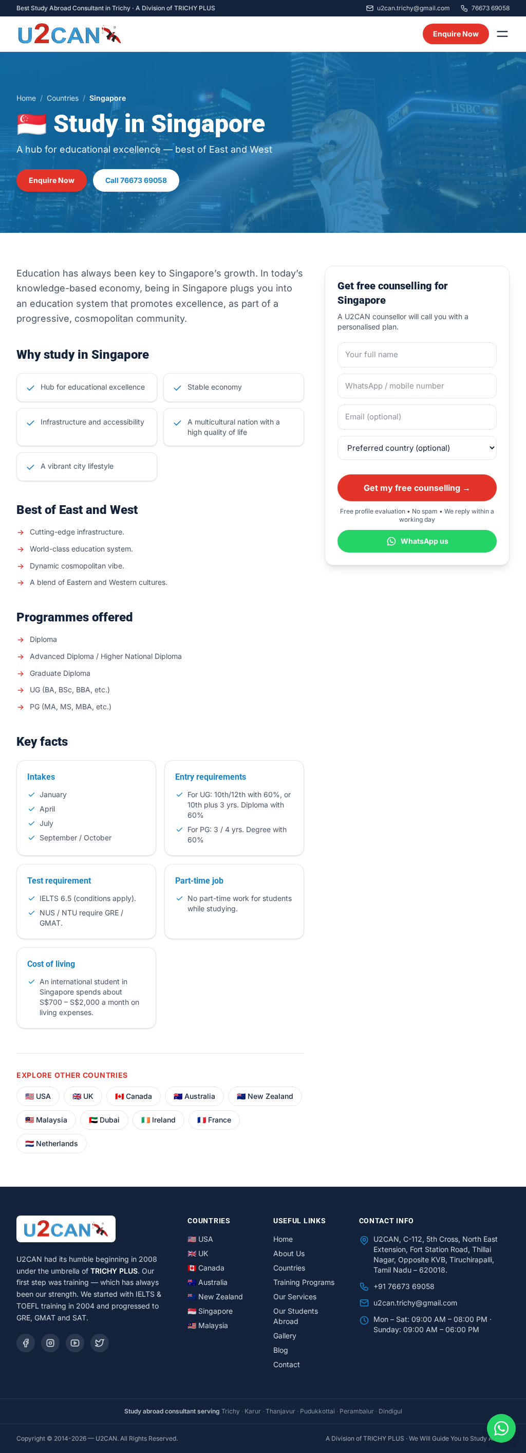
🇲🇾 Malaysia (46, 1119)
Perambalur (357, 1411)
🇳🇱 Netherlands (51, 1143)
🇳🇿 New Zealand (265, 1096)
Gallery (284, 1335)
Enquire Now (456, 33)
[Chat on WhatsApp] (501, 1428)
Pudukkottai (317, 1411)
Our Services (294, 1296)
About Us (289, 1253)
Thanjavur (280, 1411)
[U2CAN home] (69, 34)
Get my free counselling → (417, 488)
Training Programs (303, 1282)
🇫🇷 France (214, 1119)
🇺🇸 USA (38, 1096)
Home (26, 98)
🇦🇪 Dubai (104, 1119)
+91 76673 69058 (404, 1286)
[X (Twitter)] (99, 1343)
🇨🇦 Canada (133, 1096)
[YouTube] (75, 1343)
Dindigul (390, 1411)
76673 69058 (491, 8)
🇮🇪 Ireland (158, 1119)
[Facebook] (25, 1343)
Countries (63, 98)
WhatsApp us (424, 541)
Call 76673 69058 (136, 180)
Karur (253, 1411)
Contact (286, 1364)
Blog (280, 1350)
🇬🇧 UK (82, 1096)
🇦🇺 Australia (194, 1096)
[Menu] (502, 34)
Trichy (230, 1411)
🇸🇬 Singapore (210, 1311)
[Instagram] (50, 1343)
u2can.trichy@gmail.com (413, 8)
